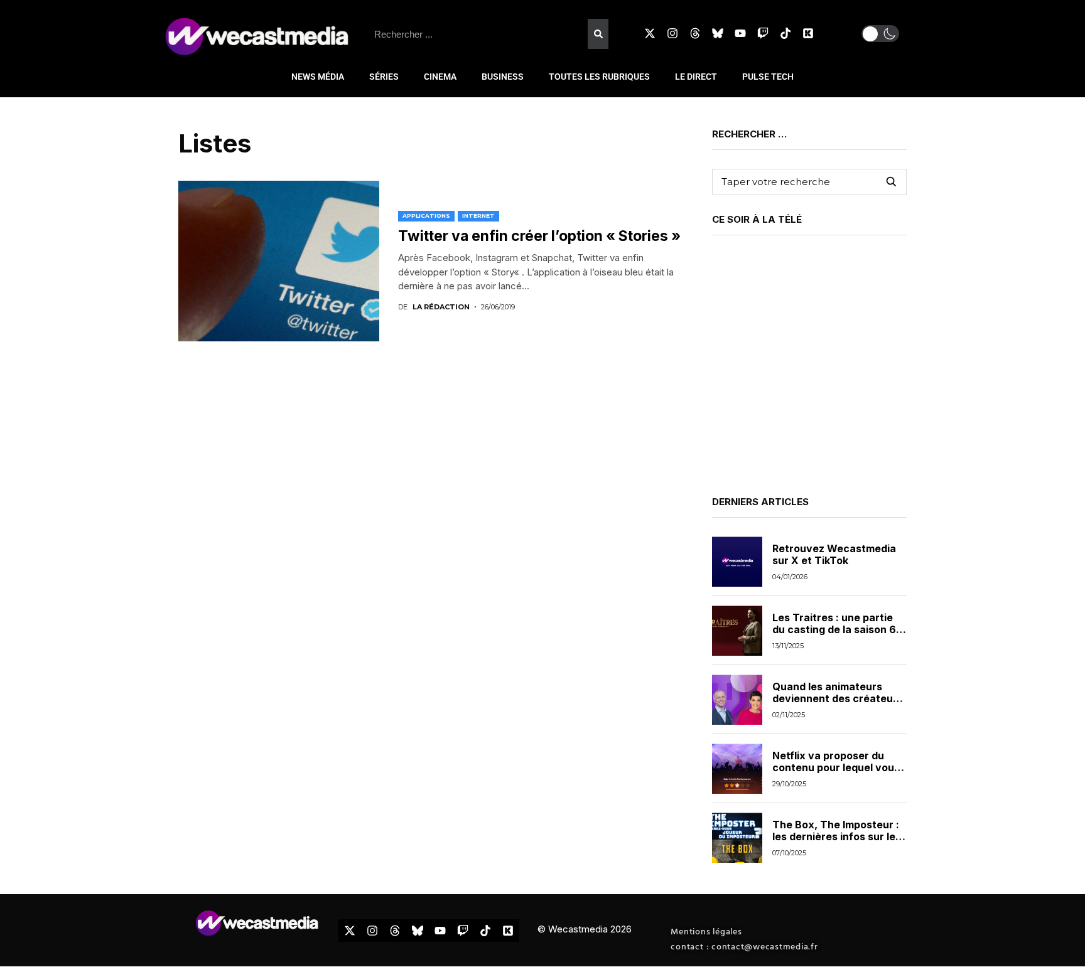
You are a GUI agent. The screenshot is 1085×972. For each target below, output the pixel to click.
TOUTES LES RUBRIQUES (599, 77)
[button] (880, 33)
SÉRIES (384, 77)
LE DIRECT (696, 77)
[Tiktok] (785, 33)
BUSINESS (503, 77)
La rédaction (441, 307)
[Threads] (695, 33)
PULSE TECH (768, 77)
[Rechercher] (598, 34)
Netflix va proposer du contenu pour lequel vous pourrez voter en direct (836, 767)
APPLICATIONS (426, 215)
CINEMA (440, 77)
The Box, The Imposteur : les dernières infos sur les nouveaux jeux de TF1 (836, 836)
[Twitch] (763, 33)
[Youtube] (740, 33)
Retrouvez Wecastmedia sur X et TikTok (834, 554)
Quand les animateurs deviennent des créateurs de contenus (837, 698)
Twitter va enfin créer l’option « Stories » (539, 236)
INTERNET (478, 215)
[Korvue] (808, 33)
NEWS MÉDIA (317, 77)
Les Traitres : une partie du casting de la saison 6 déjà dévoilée (834, 629)
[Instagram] (672, 33)
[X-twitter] (650, 33)
